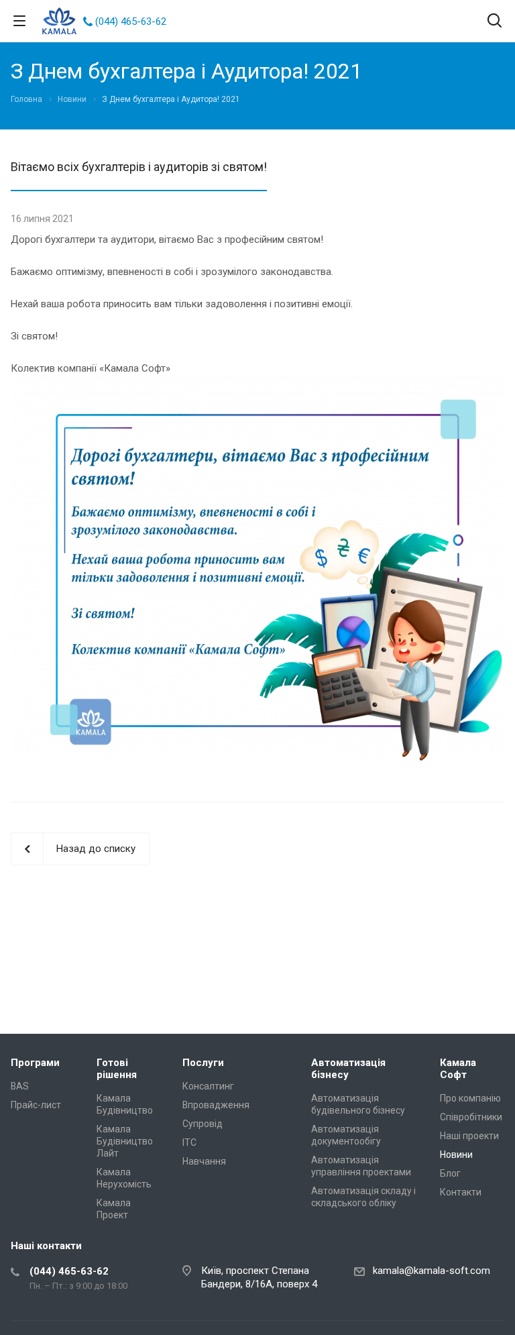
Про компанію (470, 1098)
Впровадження (215, 1105)
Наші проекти (469, 1135)
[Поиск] (495, 22)
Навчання (204, 1161)
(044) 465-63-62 (130, 21)
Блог (450, 1173)
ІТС (189, 1142)
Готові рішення (117, 1069)
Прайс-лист (36, 1105)
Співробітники (471, 1117)
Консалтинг (208, 1086)
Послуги (203, 1063)
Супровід (202, 1123)
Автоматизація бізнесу (348, 1069)
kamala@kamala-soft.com (431, 1271)
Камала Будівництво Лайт (125, 1141)
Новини (456, 1154)
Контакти (460, 1192)
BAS (20, 1086)
